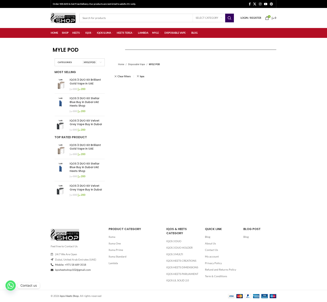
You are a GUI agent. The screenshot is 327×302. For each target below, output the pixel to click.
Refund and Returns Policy (220, 269)
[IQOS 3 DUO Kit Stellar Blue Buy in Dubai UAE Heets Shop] (60, 105)
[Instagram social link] (260, 4)
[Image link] (65, 234)
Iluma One (115, 243)
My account (212, 256)
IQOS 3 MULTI (174, 254)
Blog (207, 236)
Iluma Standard (117, 256)
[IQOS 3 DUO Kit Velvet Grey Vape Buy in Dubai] (60, 125)
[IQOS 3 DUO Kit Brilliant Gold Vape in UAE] (60, 84)
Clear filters (124, 76)
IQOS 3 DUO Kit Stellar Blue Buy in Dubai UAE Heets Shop (85, 102)
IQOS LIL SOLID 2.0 (177, 280)
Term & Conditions (216, 276)
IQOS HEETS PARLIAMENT (182, 273)
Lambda (113, 263)
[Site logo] (63, 17)
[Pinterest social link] (271, 4)
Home (121, 64)
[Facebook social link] (250, 4)
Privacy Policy (213, 263)
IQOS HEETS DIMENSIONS (182, 267)
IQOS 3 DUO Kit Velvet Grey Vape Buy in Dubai (86, 122)
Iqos (142, 76)
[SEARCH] (229, 18)
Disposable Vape (136, 64)
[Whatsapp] (10, 285)
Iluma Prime (116, 249)
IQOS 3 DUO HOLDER (179, 247)
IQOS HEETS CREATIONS (181, 260)
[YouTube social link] (266, 4)
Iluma (112, 236)
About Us (210, 243)
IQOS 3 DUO (173, 241)
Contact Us (211, 249)
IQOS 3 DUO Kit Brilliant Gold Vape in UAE (85, 81)
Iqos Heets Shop (69, 295)
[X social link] (255, 4)
